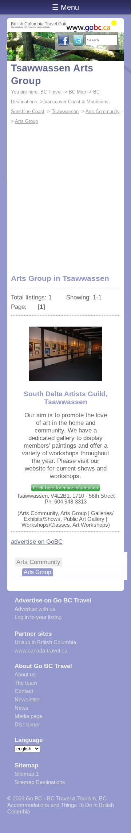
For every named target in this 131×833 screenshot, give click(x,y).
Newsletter (27, 699)
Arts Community (103, 111)
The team (26, 683)
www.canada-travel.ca (41, 650)
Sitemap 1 (27, 774)
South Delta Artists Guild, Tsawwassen (65, 398)
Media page (28, 716)
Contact (24, 691)
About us (25, 674)
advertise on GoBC (37, 541)
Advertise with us (35, 609)
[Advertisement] (65, 195)
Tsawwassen (65, 111)
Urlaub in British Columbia (45, 642)
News (21, 708)
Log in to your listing (38, 617)
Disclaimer (27, 724)
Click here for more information (65, 487)
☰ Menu (65, 7)
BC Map (77, 92)
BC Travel (50, 92)
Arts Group (26, 121)
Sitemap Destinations (40, 782)
